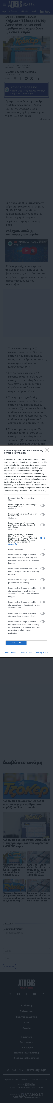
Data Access (26, 652)
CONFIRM (16, 643)
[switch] (42, 505)
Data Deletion (11, 652)
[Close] (47, 450)
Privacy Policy (42, 652)
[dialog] (26, 552)
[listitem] (26, 499)
